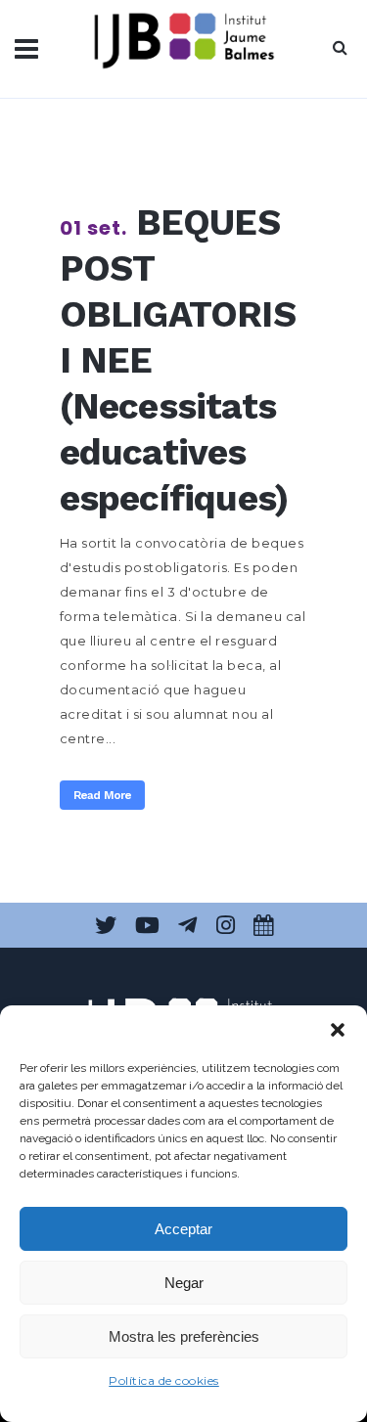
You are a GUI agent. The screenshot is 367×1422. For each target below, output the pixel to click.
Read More (102, 795)
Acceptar (183, 1229)
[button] (337, 1030)
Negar (184, 1282)
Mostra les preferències (184, 1336)
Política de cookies (164, 1380)
